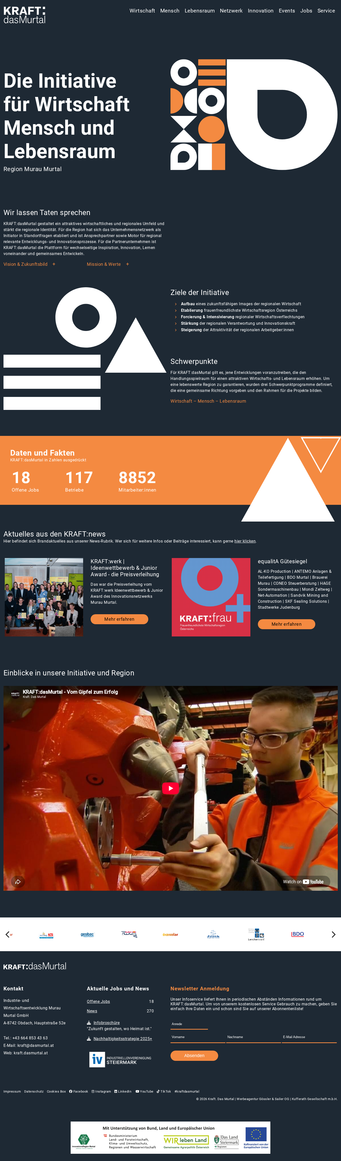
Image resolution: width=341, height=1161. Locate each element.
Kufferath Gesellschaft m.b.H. (315, 1099)
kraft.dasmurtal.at (31, 1053)
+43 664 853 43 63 (30, 1038)
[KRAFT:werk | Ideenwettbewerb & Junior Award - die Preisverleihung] (44, 598)
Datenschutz (34, 1091)
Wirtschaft (142, 11)
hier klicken (245, 541)
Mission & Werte (104, 264)
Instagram (103, 1091)
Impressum (12, 1091)
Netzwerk (231, 11)
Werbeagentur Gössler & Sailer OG (263, 1099)
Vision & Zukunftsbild (25, 264)
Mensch (170, 11)
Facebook (80, 1091)
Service (326, 11)
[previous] (7, 934)
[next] (333, 934)
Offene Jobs (98, 1001)
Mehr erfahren (119, 619)
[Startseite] (24, 15)
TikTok (165, 1091)
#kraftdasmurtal (186, 1091)
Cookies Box (56, 1091)
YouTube (146, 1091)
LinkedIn (124, 1091)
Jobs (306, 11)
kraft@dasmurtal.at (35, 1045)
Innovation (261, 11)
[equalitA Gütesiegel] (211, 598)
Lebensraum (200, 11)
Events (287, 11)
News (92, 1011)
